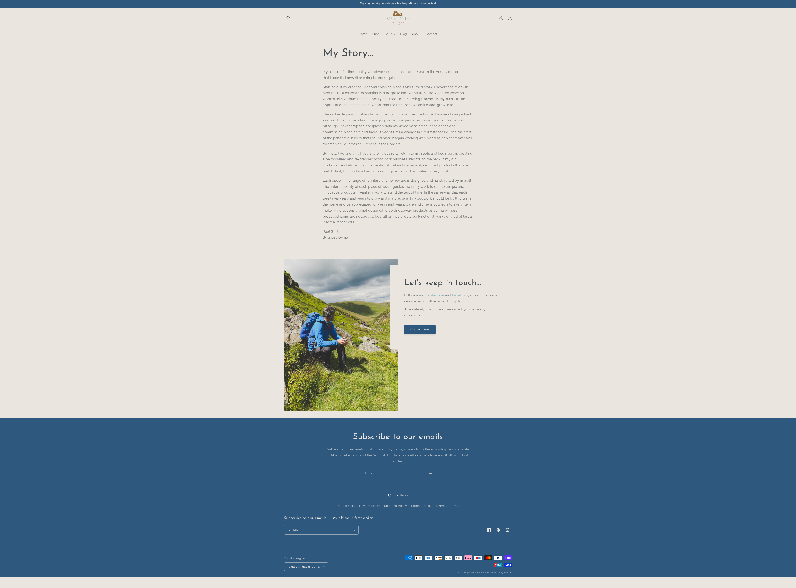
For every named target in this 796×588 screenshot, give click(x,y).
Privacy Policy (369, 505)
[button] (288, 18)
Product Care (345, 505)
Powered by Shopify (501, 573)
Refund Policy (421, 505)
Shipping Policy (395, 505)
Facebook (460, 295)
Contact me (419, 329)
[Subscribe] (430, 473)
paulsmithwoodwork (478, 573)
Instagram (435, 295)
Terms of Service (448, 505)
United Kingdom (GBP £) (304, 566)
